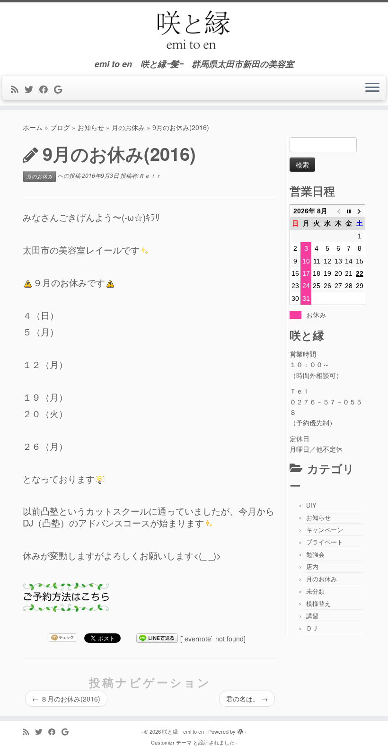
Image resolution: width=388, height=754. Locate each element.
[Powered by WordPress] (240, 729)
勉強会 (315, 554)
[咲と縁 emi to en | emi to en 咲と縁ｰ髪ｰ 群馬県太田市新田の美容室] (194, 30)
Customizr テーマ (171, 742)
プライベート (324, 541)
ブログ (60, 127)
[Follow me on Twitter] (32, 89)
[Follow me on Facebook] (46, 89)
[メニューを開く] (372, 88)
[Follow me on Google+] (61, 89)
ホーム (33, 127)
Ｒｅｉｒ (150, 175)
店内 (312, 566)
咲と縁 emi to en (183, 731)
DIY (311, 504)
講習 (312, 615)
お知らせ (91, 127)
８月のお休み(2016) (66, 698)
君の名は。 (247, 698)
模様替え (318, 603)
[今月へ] (349, 211)
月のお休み (128, 127)
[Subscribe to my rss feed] (18, 89)
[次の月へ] (359, 211)
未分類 (315, 591)
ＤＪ (312, 627)
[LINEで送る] (157, 638)
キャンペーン (324, 529)
